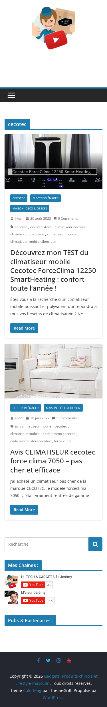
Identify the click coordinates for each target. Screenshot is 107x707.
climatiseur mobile (61, 234)
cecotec (19, 198)
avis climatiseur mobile (33, 426)
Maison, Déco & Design (30, 208)
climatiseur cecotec (70, 227)
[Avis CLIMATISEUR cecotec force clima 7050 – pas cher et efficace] (53, 371)
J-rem (19, 218)
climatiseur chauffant (27, 234)
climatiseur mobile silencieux (33, 241)
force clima (63, 441)
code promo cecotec (59, 433)
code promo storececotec (30, 441)
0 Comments (68, 218)
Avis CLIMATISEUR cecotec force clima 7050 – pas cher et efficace (52, 460)
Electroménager (45, 198)
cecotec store (41, 227)
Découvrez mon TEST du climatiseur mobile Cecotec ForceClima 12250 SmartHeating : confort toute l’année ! (53, 270)
